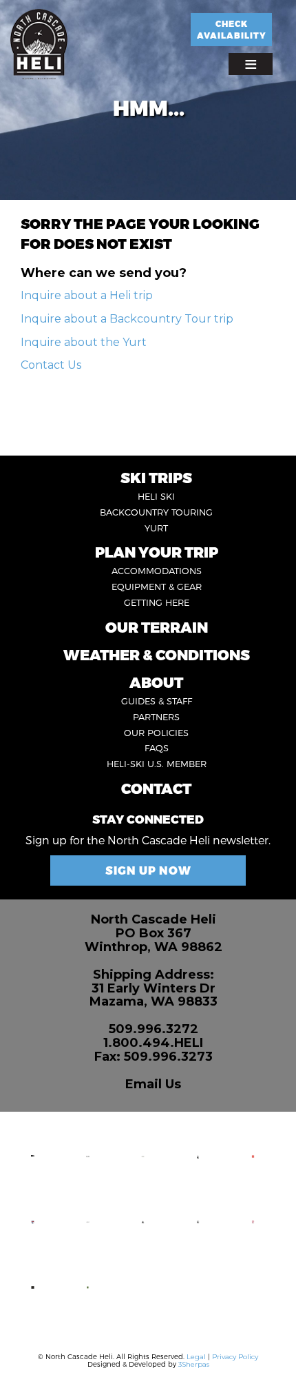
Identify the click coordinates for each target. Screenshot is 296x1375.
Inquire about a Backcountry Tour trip (127, 318)
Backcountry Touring (156, 512)
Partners (156, 716)
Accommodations (157, 570)
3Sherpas (193, 1364)
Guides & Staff (156, 700)
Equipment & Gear (157, 586)
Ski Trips (156, 477)
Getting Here (156, 602)
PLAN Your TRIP (156, 551)
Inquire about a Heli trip (87, 295)
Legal (196, 1356)
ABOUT (156, 682)
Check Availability (231, 29)
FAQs (157, 747)
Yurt (156, 527)
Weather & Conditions (156, 654)
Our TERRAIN (156, 626)
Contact (156, 788)
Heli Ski (156, 496)
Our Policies (156, 732)
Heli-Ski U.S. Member (157, 763)
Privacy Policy (235, 1356)
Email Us (153, 1084)
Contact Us (51, 364)
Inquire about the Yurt (84, 342)
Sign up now (148, 870)
